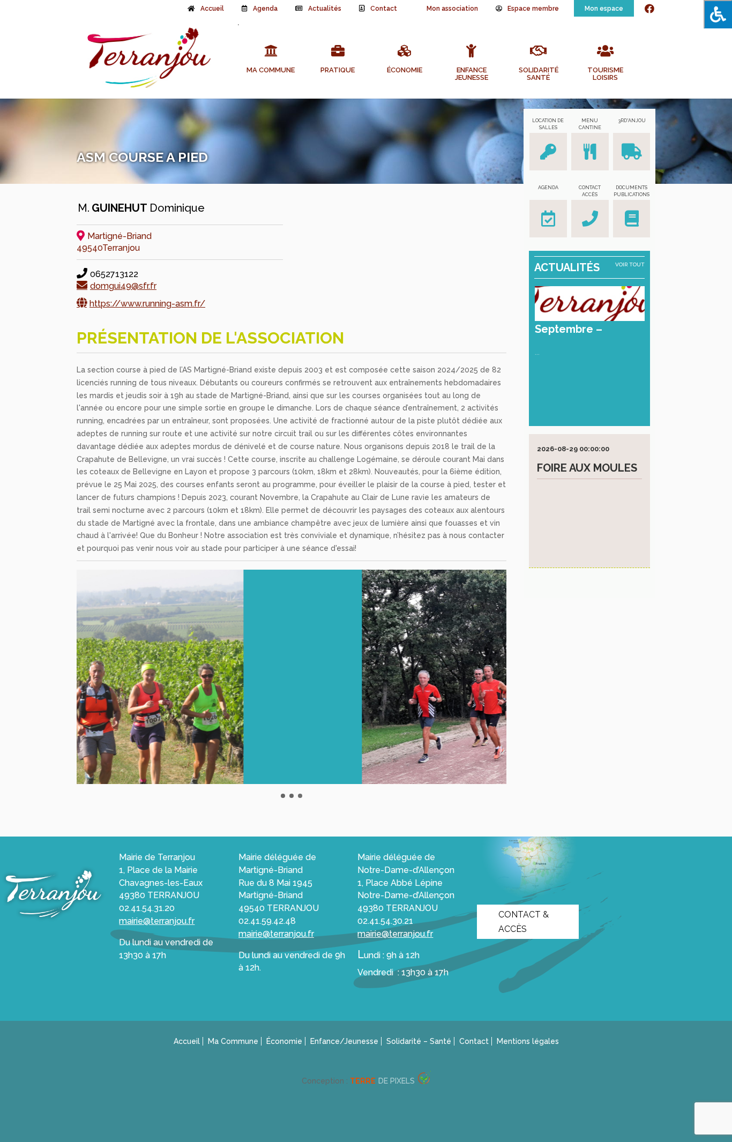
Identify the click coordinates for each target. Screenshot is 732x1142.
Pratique (337, 70)
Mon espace (604, 8)
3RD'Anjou (632, 120)
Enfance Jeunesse (471, 73)
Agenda (265, 8)
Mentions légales (528, 1041)
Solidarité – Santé (418, 1041)
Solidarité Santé (538, 73)
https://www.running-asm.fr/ (147, 303)
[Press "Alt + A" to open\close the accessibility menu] (718, 14)
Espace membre (533, 8)
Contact (383, 8)
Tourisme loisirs (605, 73)
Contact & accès (523, 921)
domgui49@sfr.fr (123, 286)
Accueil (212, 8)
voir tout (630, 264)
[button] (283, 796)
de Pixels (382, 1081)
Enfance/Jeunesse (344, 1041)
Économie (404, 70)
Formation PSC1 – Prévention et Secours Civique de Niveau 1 (587, 486)
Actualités (324, 8)
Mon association (452, 8)
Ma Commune (271, 70)
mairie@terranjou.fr (157, 921)
